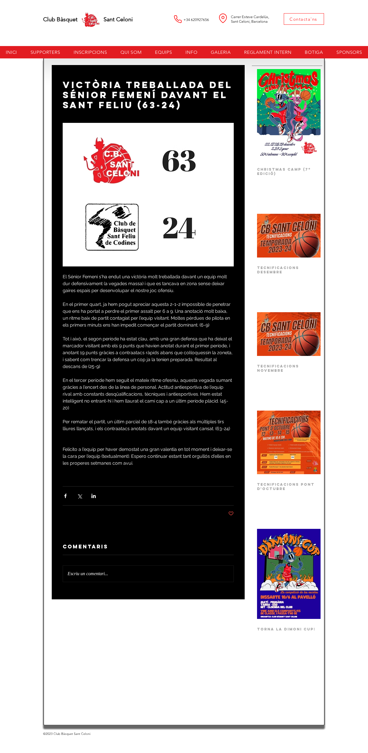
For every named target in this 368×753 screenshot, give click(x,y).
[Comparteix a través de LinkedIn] (93, 496)
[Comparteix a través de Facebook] (65, 496)
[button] (90, 52)
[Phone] (177, 19)
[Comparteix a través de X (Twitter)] (79, 496)
